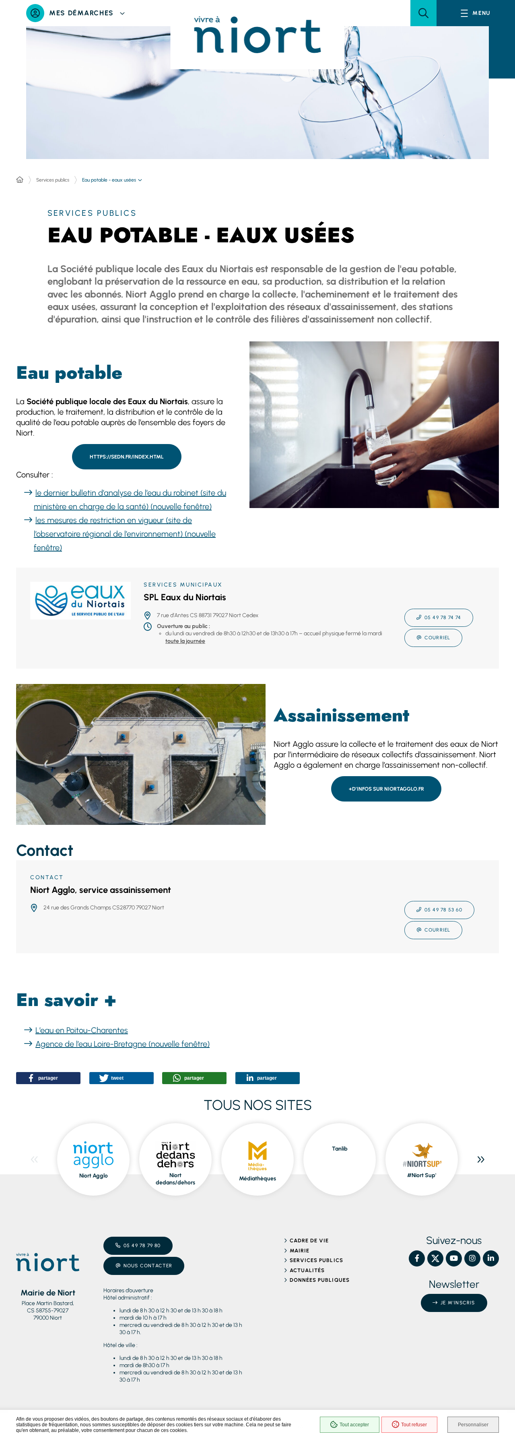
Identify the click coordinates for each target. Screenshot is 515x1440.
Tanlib (340, 1148)
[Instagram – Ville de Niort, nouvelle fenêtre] (472, 1258)
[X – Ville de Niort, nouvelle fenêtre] (435, 1258)
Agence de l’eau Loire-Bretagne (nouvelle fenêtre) (122, 1044)
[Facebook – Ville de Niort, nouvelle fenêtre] (417, 1258)
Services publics (52, 180)
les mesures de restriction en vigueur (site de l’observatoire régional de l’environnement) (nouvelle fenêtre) (125, 533)
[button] (423, 13)
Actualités (307, 1270)
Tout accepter (354, 1425)
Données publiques (320, 1280)
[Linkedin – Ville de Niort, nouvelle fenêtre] (491, 1258)
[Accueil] (19, 180)
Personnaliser (473, 1425)
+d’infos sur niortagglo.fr (386, 789)
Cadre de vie (309, 1241)
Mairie (299, 1251)
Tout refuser (414, 1425)
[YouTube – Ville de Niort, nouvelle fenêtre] (454, 1258)
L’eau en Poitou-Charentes (81, 1030)
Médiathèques (257, 1178)
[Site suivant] (481, 1159)
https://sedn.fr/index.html (127, 457)
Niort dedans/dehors (175, 1179)
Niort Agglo (93, 1175)
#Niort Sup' (421, 1175)
